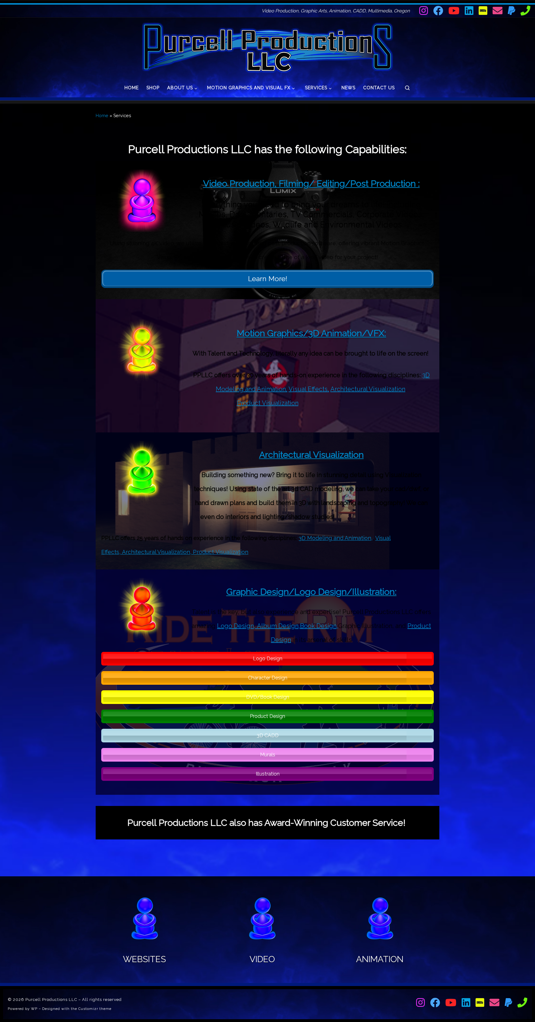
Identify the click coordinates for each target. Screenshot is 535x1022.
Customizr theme (94, 1009)
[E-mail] (497, 10)
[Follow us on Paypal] (511, 10)
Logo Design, (237, 626)
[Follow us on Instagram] (423, 10)
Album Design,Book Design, (297, 626)
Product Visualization (267, 403)
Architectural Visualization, (157, 552)
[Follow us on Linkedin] (469, 10)
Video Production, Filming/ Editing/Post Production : (311, 183)
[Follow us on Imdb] (483, 10)
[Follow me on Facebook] (438, 10)
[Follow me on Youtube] (453, 10)
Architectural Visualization (367, 389)
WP (34, 1009)
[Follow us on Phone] (525, 10)
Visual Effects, (309, 389)
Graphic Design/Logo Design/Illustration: (311, 591)
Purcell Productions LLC (51, 999)
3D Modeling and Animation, (335, 538)
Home (102, 115)
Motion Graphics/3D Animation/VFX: (311, 333)
